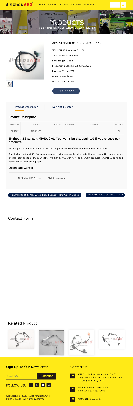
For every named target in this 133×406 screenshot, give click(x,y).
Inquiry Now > (66, 91)
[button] (43, 62)
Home (41, 28)
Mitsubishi (52, 28)
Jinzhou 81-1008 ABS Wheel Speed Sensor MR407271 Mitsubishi (45, 195)
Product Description (26, 107)
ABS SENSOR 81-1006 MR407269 (104, 195)
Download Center (62, 107)
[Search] (123, 5)
